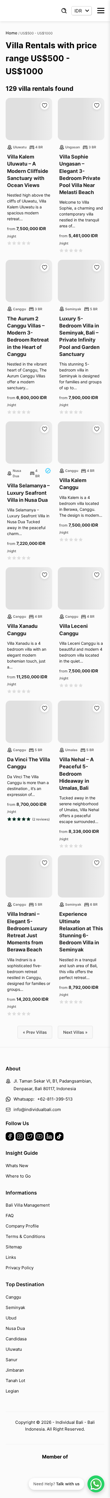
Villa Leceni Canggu (73, 629)
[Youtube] (39, 1137)
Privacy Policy (20, 1267)
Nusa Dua (15, 1328)
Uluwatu (14, 1349)
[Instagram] (20, 1137)
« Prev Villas (35, 1032)
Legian (12, 1391)
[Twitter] (29, 1137)
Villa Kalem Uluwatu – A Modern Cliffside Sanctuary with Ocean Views (27, 171)
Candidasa (16, 1338)
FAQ (10, 1215)
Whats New (17, 1165)
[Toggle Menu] (100, 10)
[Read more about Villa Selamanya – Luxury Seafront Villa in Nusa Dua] (29, 442)
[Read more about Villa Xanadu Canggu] (29, 588)
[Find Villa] (64, 11)
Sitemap (14, 1247)
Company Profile (22, 1226)
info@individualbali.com (37, 1109)
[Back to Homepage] (22, 10)
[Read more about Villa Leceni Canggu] (81, 588)
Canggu (13, 1297)
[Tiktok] (59, 1137)
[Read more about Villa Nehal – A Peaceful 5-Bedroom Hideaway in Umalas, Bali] (81, 722)
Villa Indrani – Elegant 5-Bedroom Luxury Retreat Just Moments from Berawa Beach (27, 932)
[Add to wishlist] (44, 105)
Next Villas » (75, 1032)
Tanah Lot (15, 1380)
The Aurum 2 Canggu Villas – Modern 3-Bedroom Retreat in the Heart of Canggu (28, 336)
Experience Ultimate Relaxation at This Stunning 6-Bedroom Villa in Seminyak (81, 932)
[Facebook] (10, 1137)
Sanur (11, 1359)
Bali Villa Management (28, 1205)
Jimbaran (15, 1370)
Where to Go (18, 1176)
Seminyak (15, 1307)
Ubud (11, 1318)
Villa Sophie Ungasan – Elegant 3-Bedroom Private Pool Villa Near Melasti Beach (79, 174)
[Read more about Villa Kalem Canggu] (81, 442)
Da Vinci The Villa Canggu (28, 762)
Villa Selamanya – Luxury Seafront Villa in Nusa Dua (28, 493)
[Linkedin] (49, 1137)
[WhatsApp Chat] (95, 1483)
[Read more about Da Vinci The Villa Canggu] (29, 722)
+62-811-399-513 (55, 1099)
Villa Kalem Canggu (72, 483)
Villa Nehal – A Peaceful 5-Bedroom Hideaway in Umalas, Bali (76, 773)
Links (11, 1257)
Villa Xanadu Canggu (22, 629)
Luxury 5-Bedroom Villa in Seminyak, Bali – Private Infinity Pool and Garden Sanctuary (79, 336)
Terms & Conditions (25, 1236)
